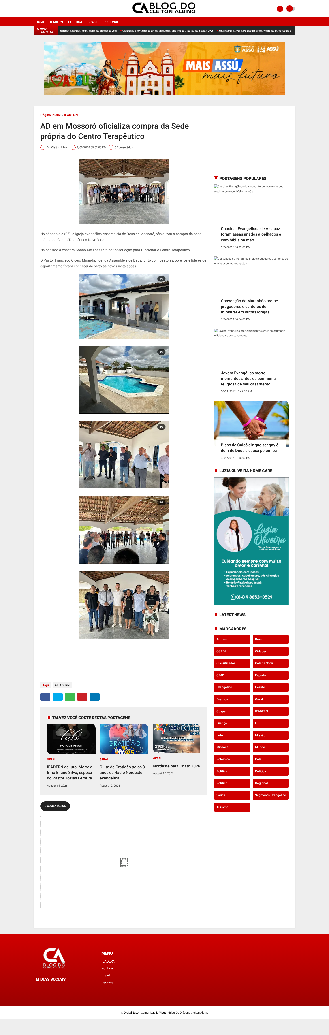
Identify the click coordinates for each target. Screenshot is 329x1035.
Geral (51, 759)
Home (40, 22)
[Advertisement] (242, 141)
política (260, 771)
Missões (222, 747)
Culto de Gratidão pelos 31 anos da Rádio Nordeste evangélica (123, 772)
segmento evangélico (270, 795)
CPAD (220, 675)
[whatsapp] (70, 697)
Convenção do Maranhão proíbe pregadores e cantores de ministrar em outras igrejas (249, 306)
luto (219, 735)
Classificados (225, 663)
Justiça (221, 723)
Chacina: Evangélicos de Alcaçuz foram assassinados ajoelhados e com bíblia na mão (251, 234)
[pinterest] (82, 697)
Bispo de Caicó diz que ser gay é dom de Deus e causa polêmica (249, 448)
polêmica (223, 759)
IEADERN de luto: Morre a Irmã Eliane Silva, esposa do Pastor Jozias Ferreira (69, 772)
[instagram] (41, 8)
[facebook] (35, 8)
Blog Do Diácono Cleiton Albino (188, 1012)
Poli (258, 759)
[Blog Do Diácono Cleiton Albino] (164, 14)
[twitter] (58, 697)
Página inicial (50, 115)
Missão (260, 735)
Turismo (222, 807)
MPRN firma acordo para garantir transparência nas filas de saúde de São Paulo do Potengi (237, 30)
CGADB (221, 651)
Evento (260, 687)
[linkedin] (95, 697)
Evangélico (224, 687)
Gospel (221, 711)
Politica (75, 22)
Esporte (260, 675)
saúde (220, 795)
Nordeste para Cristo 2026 (176, 766)
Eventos (222, 699)
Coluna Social (265, 663)
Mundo (260, 747)
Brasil (93, 22)
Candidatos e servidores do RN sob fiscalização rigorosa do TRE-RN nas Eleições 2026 (137, 30)
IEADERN (56, 22)
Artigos (221, 639)
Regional (111, 22)
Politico (221, 783)
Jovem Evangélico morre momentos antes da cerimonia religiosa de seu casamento (248, 378)
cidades (261, 651)
